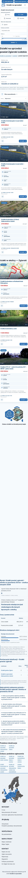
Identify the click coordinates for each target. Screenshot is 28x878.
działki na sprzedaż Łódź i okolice (4, 758)
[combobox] (14, 24)
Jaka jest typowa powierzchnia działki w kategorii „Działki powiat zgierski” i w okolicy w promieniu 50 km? (13, 723)
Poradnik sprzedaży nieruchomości (12, 826)
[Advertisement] (9, 448)
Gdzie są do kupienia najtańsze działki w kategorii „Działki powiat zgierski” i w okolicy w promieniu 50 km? (13, 697)
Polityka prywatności (8, 861)
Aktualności (5, 824)
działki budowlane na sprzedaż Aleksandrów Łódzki (4, 768)
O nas (3, 810)
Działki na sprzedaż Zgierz (11, 747)
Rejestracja (5, 856)
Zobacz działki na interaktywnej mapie (14, 424)
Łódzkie (15, 56)
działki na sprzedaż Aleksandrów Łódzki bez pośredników (12, 768)
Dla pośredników (6, 834)
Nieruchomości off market (9, 812)
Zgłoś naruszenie (7, 854)
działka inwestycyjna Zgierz (21, 766)
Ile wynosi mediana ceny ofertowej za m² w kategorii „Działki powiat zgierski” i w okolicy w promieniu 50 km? (13, 714)
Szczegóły (23, 141)
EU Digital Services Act (8, 864)
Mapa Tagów (5, 844)
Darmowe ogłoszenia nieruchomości (12, 815)
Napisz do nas (6, 851)
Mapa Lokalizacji (6, 842)
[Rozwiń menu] (25, 5)
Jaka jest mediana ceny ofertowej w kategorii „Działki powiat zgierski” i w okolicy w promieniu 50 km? (13, 706)
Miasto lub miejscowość (6, 21)
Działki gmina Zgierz (7, 670)
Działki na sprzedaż (5, 56)
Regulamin (5, 859)
